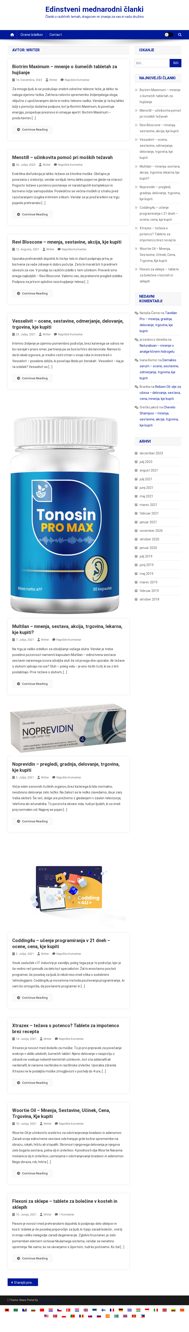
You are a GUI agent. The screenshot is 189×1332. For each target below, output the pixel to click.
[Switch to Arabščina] (15, 1310)
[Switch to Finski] (103, 1310)
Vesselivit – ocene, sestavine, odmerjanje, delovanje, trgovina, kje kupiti (156, 148)
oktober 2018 (149, 599)
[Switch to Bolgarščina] (33, 1310)
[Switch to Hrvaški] (50, 1310)
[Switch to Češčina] (59, 1310)
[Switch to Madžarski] (138, 1310)
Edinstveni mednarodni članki (94, 9)
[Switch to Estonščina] (94, 1310)
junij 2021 (147, 488)
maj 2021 (146, 496)
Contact (56, 35)
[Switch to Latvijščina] (164, 1310)
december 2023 (151, 453)
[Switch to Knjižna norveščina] (55, 1316)
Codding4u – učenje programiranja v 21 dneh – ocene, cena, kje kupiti (159, 213)
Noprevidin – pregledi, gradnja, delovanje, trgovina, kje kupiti (160, 193)
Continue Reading (35, 129)
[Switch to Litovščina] (173, 1310)
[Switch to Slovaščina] (90, 1316)
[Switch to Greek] (129, 1310)
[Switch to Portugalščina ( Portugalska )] (72, 1316)
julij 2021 (146, 479)
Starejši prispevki (26, 1282)
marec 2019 (148, 582)
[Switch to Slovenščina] (98, 1316)
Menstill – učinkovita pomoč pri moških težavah (62, 157)
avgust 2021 (149, 470)
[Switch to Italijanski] (155, 1310)
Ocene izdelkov (32, 35)
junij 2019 (147, 565)
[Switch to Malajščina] (46, 1316)
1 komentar (66, 1214)
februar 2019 (149, 591)
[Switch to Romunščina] (81, 1316)
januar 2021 (148, 522)
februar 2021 (149, 513)
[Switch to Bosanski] (24, 1310)
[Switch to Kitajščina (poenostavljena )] (42, 1310)
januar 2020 (148, 548)
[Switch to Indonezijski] (147, 1310)
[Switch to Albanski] (7, 1310)
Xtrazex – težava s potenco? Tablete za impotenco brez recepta (158, 234)
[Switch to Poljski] (63, 1316)
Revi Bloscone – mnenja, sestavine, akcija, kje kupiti (66, 242)
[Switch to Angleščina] (85, 1310)
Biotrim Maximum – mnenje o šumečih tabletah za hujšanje (160, 96)
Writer (53, 80)
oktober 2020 (149, 539)
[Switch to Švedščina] (116, 1316)
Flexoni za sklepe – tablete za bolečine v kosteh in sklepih (159, 275)
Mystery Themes (49, 1300)
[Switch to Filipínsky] (142, 1316)
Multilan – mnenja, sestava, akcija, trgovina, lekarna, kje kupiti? (160, 172)
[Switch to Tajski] (125, 1316)
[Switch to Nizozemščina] (77, 1310)
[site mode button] (169, 34)
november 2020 (151, 531)
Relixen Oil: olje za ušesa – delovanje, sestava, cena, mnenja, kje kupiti (160, 393)
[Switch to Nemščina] (120, 1310)
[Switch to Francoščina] (112, 1310)
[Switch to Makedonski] (182, 1310)
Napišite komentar (77, 80)
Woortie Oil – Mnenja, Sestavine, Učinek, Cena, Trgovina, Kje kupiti (158, 255)
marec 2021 (148, 505)
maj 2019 (146, 574)
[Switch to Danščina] (68, 1310)
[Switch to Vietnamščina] (134, 1316)
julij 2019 (146, 556)
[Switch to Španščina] (107, 1316)
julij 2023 (146, 462)
